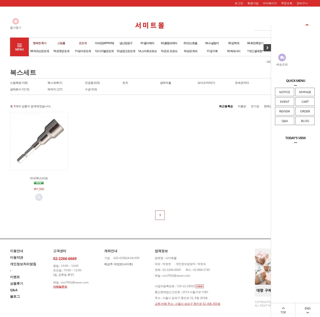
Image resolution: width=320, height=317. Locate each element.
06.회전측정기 (255, 43)
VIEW (200, 286)
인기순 (255, 106)
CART (305, 101)
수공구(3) (91, 89)
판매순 (268, 106)
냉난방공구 (125, 43)
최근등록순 (226, 106)
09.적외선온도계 (39, 51)
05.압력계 (233, 43)
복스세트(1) (55, 83)
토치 (125, 83)
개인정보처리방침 (23, 264)
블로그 (15, 296)
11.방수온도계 (83, 51)
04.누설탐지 (212, 43)
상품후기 (16, 283)
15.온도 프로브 (169, 51)
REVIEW (284, 111)
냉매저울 (165, 83)
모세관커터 (242, 83)
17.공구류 (212, 51)
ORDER (305, 111)
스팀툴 (61, 43)
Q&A (285, 121)
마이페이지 (270, 3)
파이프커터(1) (206, 83)
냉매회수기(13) (19, 89)
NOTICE (284, 92)
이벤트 (15, 277)
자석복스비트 (39, 178)
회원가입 (253, 3)
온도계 (83, 43)
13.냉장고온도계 (125, 51)
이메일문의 (60, 287)
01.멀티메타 (147, 43)
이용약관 (16, 257)
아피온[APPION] (104, 43)
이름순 (242, 106)
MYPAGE (305, 92)
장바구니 (302, 3)
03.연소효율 (190, 43)
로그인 (239, 3)
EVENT (284, 101)
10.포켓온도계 (61, 51)
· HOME (270, 62)
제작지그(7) (55, 89)
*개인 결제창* (255, 51)
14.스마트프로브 (147, 51)
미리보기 (39, 197)
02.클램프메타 (169, 43)
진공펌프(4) (92, 83)
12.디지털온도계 (104, 51)
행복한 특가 (39, 43)
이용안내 (16, 250)
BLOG (305, 121)
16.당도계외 (190, 51)
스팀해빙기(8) (19, 83)
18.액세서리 (233, 51)
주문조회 (286, 3)
